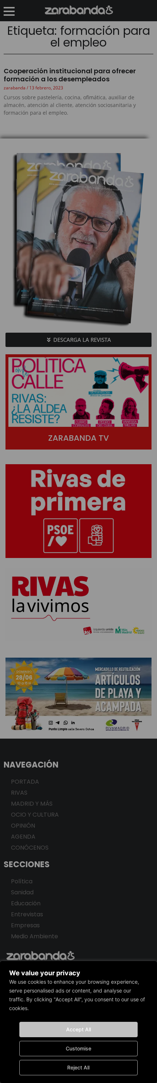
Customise (78, 1048)
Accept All (78, 1029)
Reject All (78, 1067)
